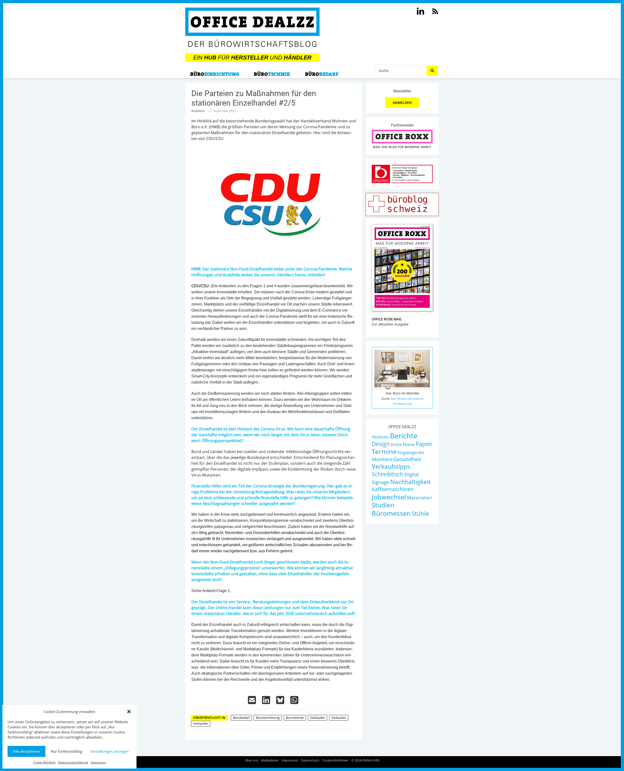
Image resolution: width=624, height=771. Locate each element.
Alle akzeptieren (26, 751)
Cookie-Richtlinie (44, 762)
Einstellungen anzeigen (109, 751)
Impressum (98, 762)
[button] (129, 711)
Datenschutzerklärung (73, 762)
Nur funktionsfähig (66, 751)
